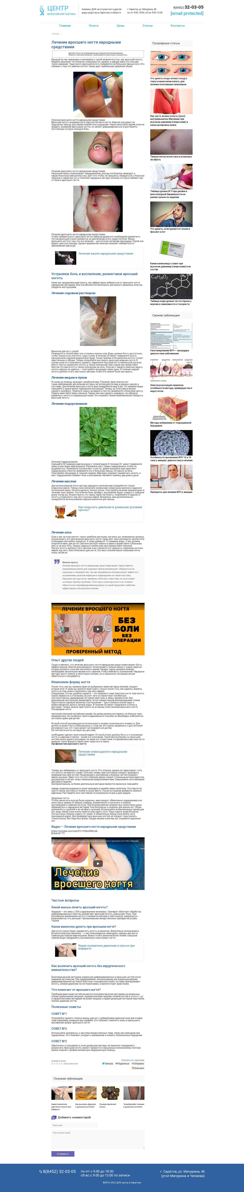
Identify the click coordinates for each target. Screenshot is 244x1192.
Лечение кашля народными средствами (105, 253)
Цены (121, 25)
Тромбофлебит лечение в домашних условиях (133, 1105)
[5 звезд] (62, 1064)
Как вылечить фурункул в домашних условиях (85, 1105)
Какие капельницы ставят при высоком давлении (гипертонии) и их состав (170, 266)
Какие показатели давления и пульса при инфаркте (106, 947)
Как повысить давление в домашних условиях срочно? (110, 508)
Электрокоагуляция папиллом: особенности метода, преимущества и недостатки (171, 388)
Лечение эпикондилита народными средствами (102, 753)
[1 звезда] (52, 1064)
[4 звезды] (60, 1064)
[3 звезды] (57, 1064)
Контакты (178, 25)
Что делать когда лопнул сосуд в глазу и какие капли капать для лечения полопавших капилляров (168, 81)
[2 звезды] (55, 1064)
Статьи (148, 25)
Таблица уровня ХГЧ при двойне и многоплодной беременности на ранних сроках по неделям (168, 194)
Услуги (94, 25)
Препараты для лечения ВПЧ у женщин (171, 492)
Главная (65, 25)
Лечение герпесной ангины (107, 1105)
